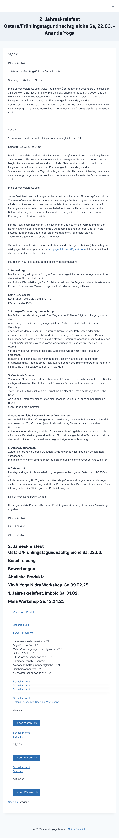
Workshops (52, 702)
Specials (40, 702)
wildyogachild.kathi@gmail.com (66, 249)
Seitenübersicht (77, 829)
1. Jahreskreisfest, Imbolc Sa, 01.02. (43, 593)
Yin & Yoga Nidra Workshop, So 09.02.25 (48, 584)
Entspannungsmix (23, 702)
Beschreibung (21, 624)
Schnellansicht (21, 681)
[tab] (62, 623)
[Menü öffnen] (113, 5)
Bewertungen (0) (23, 632)
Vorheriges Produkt (24, 612)
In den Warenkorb (27, 722)
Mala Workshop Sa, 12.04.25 (36, 601)
